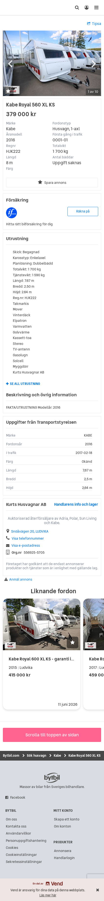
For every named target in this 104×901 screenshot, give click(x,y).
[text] (13, 7)
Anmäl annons (20, 579)
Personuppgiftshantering (26, 840)
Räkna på (82, 211)
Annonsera (62, 850)
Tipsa (96, 23)
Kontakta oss (16, 826)
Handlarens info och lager (76, 504)
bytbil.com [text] (52, 778)
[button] (8, 92)
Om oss (11, 819)
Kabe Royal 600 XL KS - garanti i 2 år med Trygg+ (56, 659)
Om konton (62, 826)
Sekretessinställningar (24, 861)
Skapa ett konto (66, 819)
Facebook (17, 797)
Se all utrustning (25, 384)
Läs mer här (47, 895)
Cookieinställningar (21, 854)
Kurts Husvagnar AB (26, 504)
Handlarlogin (64, 857)
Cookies (12, 847)
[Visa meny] (96, 7)
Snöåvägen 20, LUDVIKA (29, 531)
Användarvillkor (18, 833)
